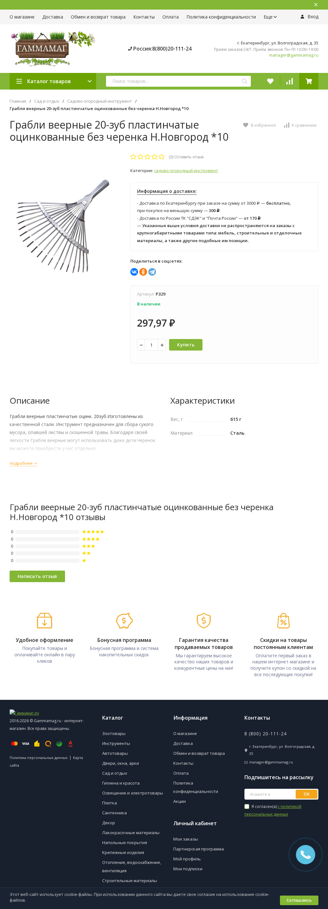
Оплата (170, 17)
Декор (108, 823)
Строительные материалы (129, 880)
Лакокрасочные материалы (131, 832)
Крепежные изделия (123, 852)
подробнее (22, 463)
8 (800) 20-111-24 (265, 734)
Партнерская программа (198, 849)
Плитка (109, 803)
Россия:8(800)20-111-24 (162, 48)
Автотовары (115, 753)
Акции (179, 801)
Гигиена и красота (121, 783)
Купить (185, 345)
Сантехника (114, 813)
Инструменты (116, 743)
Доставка (52, 17)
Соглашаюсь (299, 900)
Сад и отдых (46, 101)
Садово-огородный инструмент (99, 101)
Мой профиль (187, 859)
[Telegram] (152, 272)
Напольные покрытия (124, 842)
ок (306, 794)
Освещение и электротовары (132, 793)
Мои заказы (185, 839)
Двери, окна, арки (120, 763)
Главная (18, 101)
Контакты (144, 17)
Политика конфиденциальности (221, 17)
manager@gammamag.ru (293, 55)
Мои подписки (187, 869)
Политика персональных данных (39, 757)
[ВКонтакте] (134, 272)
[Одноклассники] (143, 272)
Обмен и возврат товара (98, 17)
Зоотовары (114, 733)
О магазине (22, 17)
